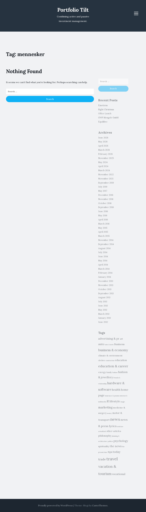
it (108, 401)
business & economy (113, 350)
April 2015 (103, 232)
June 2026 (103, 137)
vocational (118, 474)
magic (123, 402)
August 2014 (104, 248)
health (116, 389)
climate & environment (110, 355)
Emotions (103, 105)
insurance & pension (112, 396)
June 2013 (103, 305)
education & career (113, 366)
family (109, 372)
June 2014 (103, 256)
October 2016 (104, 203)
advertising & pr (108, 338)
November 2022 (106, 174)
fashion (114, 372)
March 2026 (104, 150)
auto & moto (109, 345)
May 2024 (103, 162)
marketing (105, 407)
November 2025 (106, 158)
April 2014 (103, 264)
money (109, 413)
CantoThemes (100, 505)
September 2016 (106, 207)
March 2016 (104, 223)
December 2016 (105, 195)
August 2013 (104, 297)
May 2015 (102, 228)
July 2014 (102, 252)
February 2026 (105, 154)
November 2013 (105, 285)
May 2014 (102, 260)
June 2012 (103, 322)
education (121, 360)
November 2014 (105, 240)
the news (116, 446)
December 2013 (105, 281)
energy (102, 372)
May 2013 (102, 310)
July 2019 (102, 187)
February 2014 (105, 273)
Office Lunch (104, 113)
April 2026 (103, 146)
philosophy (104, 435)
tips (110, 452)
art (121, 338)
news (115, 419)
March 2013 (103, 314)
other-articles (114, 431)
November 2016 (105, 199)
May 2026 (103, 141)
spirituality (103, 446)
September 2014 (106, 244)
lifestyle (115, 401)
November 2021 (105, 178)
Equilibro (102, 121)
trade (102, 459)
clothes (101, 360)
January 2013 (104, 318)
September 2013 (106, 293)
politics (110, 441)
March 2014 (104, 269)
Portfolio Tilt (73, 10)
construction (109, 360)
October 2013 (104, 289)
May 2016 (102, 215)
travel (112, 458)
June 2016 (103, 211)
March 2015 (104, 236)
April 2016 (103, 219)
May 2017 (102, 191)
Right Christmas (106, 109)
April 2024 (103, 166)
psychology (120, 441)
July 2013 (102, 301)
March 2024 (104, 170)
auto (101, 344)
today (116, 452)
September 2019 (106, 183)
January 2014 (104, 277)
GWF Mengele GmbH (108, 117)
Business (119, 344)
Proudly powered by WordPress (55, 505)
